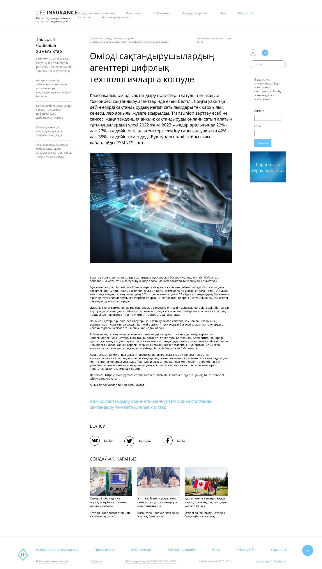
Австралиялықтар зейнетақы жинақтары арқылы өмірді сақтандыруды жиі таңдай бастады (53, 88)
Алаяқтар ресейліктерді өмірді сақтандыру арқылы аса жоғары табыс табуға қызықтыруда (54, 150)
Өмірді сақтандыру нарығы (96, 13)
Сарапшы (84, 17)
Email (257, 126)
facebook (280, 561)
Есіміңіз (259, 111)
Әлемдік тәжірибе (194, 13)
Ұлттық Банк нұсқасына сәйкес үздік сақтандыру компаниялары (157, 502)
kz (265, 53)
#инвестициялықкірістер (140, 407)
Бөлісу (108, 441)
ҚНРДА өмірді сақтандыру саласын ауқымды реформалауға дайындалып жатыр (53, 111)
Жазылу (263, 143)
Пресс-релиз (134, 13)
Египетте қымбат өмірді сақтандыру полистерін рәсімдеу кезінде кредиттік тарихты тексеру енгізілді (54, 65)
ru (253, 53)
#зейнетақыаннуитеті (154, 401)
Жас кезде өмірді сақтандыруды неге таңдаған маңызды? (49, 131)
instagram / (265, 561)
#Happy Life (245, 13)
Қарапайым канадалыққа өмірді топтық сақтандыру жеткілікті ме (206, 502)
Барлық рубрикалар (115, 17)
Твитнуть (145, 441)
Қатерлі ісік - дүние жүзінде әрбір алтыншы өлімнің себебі (108, 502)
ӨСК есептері (162, 13)
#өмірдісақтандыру (110, 401)
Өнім (223, 13)
